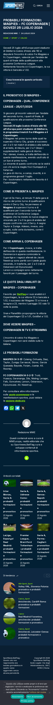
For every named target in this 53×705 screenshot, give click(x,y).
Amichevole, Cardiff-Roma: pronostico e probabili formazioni (32, 604)
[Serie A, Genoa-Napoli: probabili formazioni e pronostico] (43, 483)
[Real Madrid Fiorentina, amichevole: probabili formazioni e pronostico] (9, 618)
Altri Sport (22, 583)
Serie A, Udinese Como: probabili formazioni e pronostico (26, 501)
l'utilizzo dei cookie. (38, 692)
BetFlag (21, 294)
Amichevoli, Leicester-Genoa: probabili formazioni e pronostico (33, 634)
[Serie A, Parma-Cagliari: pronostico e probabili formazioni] (43, 527)
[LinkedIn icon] (26, 458)
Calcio (21, 599)
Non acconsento (34, 696)
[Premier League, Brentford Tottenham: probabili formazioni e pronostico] (26, 527)
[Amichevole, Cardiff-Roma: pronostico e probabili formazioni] (9, 603)
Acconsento (17, 696)
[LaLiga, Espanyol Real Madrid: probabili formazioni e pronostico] (9, 527)
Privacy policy (27, 701)
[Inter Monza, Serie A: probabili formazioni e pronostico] (9, 483)
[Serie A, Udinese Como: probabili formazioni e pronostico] (26, 483)
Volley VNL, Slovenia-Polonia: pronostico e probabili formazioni (33, 589)
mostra (11, 83)
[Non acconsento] (49, 692)
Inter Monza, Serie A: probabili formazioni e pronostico (9, 501)
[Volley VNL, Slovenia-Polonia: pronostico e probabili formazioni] (9, 588)
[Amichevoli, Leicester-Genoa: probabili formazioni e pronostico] (9, 633)
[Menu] (48, 5)
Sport (30, 583)
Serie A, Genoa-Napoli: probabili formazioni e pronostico (43, 501)
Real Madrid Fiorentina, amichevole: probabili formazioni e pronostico (30, 619)
